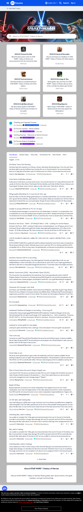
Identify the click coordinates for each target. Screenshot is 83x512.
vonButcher (13, 282)
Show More (42, 459)
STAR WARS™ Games (14, 8)
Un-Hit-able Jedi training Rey (19, 400)
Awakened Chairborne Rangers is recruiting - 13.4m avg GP (30, 310)
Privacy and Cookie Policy (25, 502)
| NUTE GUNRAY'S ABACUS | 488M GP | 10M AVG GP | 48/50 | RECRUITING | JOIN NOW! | (39, 239)
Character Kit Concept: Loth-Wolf (21, 287)
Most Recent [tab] (13, 155)
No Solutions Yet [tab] (45, 155)
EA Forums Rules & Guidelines (25, 141)
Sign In (73, 3)
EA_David (17, 131)
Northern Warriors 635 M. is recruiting (23, 258)
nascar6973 (13, 424)
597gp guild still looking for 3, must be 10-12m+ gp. (27, 194)
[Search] (60, 3)
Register (66, 3)
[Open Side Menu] (8, 3)
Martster (12, 267)
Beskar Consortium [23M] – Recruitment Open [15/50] (29, 273)
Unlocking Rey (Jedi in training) (20, 444)
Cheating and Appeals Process (25, 122)
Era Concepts (14, 302)
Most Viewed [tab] (56, 155)
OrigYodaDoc (13, 320)
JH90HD (12, 380)
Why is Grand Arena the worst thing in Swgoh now (27, 370)
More (64, 155)
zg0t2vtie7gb (13, 330)
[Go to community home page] (17, 3)
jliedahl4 (11, 174)
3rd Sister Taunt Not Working (20, 165)
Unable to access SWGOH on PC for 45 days (25, 209)
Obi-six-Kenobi (14, 409)
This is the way (14, 336)
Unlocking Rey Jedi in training (20, 415)
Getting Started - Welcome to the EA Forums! (30, 135)
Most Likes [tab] (34, 155)
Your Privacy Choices (41, 508)
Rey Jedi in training (16, 429)
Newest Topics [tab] (24, 155)
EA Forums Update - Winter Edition (26, 129)
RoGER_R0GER (14, 395)
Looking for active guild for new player (23, 325)
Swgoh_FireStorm (15, 233)
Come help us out (15, 353)
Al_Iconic (12, 189)
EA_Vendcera (18, 125)
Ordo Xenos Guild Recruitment (20, 179)
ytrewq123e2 (13, 345)
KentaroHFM (13, 250)
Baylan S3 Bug (14, 385)
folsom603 (12, 203)
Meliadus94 (12, 218)
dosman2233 (13, 297)
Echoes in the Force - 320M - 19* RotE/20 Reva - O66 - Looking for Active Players (39, 224)
